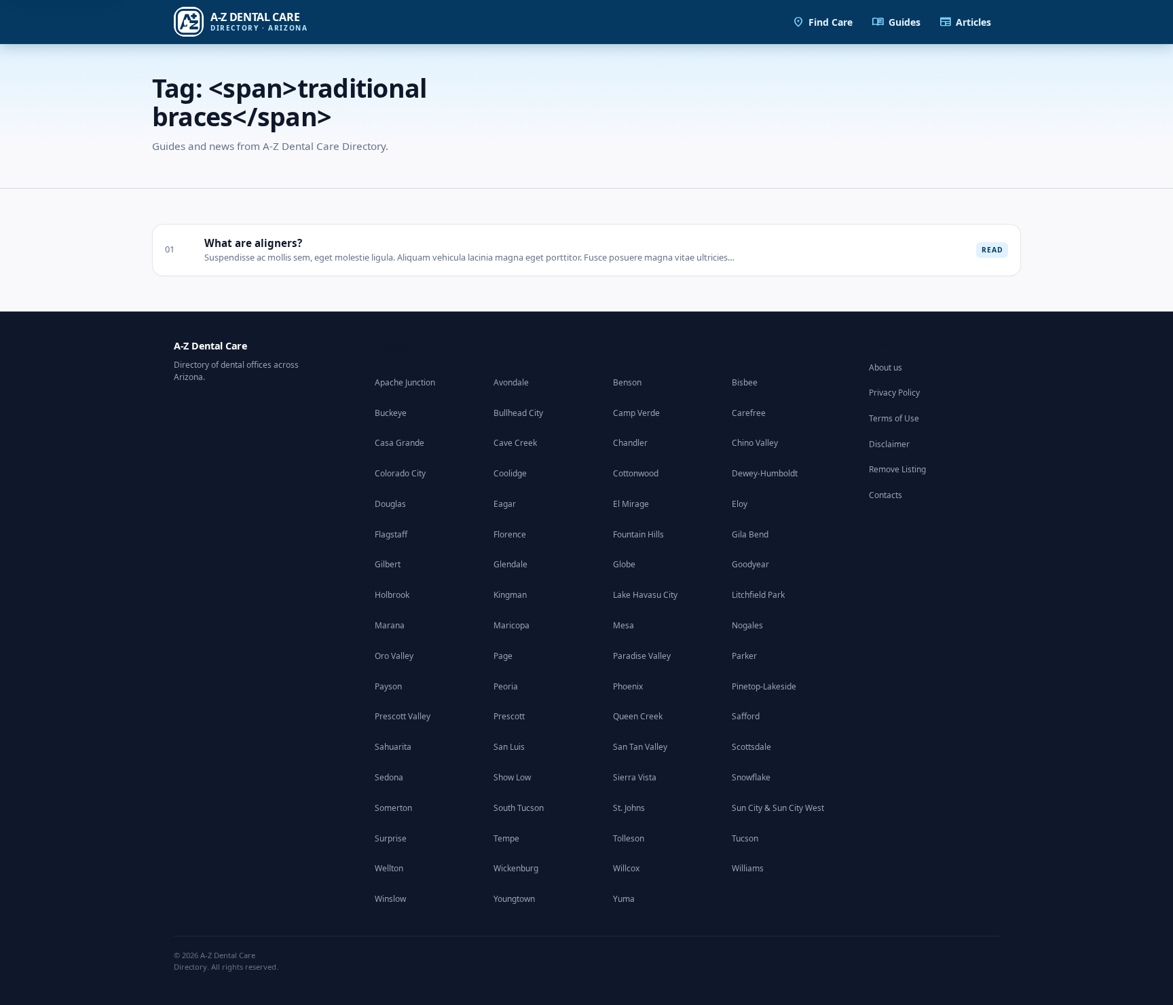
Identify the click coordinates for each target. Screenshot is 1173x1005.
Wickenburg (516, 868)
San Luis (509, 747)
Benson (627, 382)
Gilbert (388, 564)
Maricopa (511, 625)
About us (885, 367)
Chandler (630, 443)
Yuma (624, 899)
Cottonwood (635, 473)
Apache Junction (405, 382)
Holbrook (392, 595)
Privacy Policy (894, 392)
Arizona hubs (408, 350)
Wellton (389, 868)
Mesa (623, 625)
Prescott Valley (402, 716)
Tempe (506, 838)
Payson (388, 686)
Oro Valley (394, 656)
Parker (744, 656)
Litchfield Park (758, 595)
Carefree (749, 413)
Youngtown (514, 899)
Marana (390, 625)
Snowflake (751, 777)
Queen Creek (638, 716)
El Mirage (631, 504)
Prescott (509, 716)
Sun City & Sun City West (778, 808)
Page (503, 656)
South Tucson (519, 808)
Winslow (390, 899)
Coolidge (510, 473)
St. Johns (629, 808)
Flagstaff (391, 534)
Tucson (745, 838)
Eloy (739, 504)
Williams (748, 868)
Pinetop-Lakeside (764, 686)
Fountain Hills (638, 534)
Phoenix (628, 686)
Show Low (512, 777)
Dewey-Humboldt (765, 473)
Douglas (390, 504)
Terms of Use (894, 418)
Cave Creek (515, 443)
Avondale (511, 382)
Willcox (626, 868)
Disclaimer (889, 444)
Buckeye (391, 413)
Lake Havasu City (645, 595)
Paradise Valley (642, 656)
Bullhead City (518, 413)
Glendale (510, 564)
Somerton (393, 808)
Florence (510, 534)
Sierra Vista (634, 777)
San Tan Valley (640, 747)
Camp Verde (636, 413)
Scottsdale (751, 747)
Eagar (505, 504)
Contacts (885, 495)
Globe (624, 564)
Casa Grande (399, 443)
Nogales (747, 625)
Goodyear (750, 564)
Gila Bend (750, 534)
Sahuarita (393, 747)
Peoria (506, 686)
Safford (746, 716)
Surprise (391, 838)
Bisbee (745, 382)
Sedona (389, 777)
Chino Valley (755, 443)
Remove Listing (897, 469)
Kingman (510, 595)
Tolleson (628, 838)
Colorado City (400, 473)
